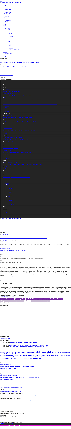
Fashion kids (8, 9)
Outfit (18, 235)
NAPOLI (10, 40)
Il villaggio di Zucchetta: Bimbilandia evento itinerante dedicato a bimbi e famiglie (17, 366)
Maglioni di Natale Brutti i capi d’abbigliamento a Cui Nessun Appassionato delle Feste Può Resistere (23, 99)
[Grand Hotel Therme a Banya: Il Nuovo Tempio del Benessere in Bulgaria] (9, 115)
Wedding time (8, 20)
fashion (62, 301)
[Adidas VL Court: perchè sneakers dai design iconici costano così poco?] (8, 93)
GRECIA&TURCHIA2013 (14, 49)
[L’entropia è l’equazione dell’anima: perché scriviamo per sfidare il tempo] (5, 170)
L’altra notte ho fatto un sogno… (6, 75)
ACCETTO (49, 427)
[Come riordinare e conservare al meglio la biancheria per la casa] (12, 137)
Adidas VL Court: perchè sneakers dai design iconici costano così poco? (17, 95)
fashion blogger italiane (38, 299)
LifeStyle (11, 235)
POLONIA (11, 48)
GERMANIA (11, 44)
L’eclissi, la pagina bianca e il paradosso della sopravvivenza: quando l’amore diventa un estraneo (20, 62)
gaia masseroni (44, 355)
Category (2, 79)
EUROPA (8, 41)
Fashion (1, 369)
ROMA (10, 32)
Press (4, 206)
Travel (4, 25)
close (1, 1)
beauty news (21, 352)
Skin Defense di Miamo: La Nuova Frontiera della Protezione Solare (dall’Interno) (19, 130)
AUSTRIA (11, 45)
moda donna (27, 301)
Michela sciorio (3, 356)
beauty (17, 352)
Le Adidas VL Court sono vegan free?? (10, 148)
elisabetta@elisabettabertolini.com (7, 296)
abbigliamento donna (7, 301)
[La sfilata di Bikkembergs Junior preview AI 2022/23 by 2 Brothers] (6, 379)
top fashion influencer (55, 299)
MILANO (11, 33)
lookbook (67, 355)
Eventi (4, 24)
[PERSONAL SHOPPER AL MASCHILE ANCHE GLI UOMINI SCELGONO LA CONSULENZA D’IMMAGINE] (4, 234)
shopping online (53, 301)
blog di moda (26, 352)
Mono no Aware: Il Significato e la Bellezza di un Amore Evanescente (16, 177)
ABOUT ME (2, 375)
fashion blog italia (36, 301)
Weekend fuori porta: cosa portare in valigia (11, 91)
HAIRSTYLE (6, 132)
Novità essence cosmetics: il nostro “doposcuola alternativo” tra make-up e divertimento (20, 121)
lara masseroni (63, 355)
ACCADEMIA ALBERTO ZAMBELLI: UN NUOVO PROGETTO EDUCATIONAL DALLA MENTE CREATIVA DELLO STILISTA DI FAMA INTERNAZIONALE (30, 104)
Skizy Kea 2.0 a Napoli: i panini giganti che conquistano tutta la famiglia (23, 343)
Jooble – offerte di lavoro (5, 338)
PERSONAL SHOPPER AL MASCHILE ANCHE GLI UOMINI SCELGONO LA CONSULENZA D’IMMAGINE (23, 238)
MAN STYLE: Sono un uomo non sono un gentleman (13, 250)
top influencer (18, 358)
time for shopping (57, 356)
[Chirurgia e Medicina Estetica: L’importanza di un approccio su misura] (10, 123)
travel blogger (26, 358)
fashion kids (33, 355)
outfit (28, 299)
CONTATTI (5, 52)
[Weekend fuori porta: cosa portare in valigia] (6, 89)
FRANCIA (10, 197)
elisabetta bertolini (7, 299)
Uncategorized (20, 299)
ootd (14, 301)
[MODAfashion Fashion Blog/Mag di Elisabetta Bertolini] (10, 2)
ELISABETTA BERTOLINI (10, 53)
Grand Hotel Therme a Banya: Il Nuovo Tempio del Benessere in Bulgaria (17, 117)
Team (6, 54)
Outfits (4, 5)
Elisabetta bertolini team (65, 352)
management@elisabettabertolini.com (7, 276)
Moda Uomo (7, 8)
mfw (69, 355)
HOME (4, 4)
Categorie (2, 411)
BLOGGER (2, 235)
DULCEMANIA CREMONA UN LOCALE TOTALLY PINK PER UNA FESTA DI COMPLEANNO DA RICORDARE (19, 377)
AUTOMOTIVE (8, 21)
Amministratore (4, 240)
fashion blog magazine (17, 355)
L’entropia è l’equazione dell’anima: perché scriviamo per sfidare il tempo (17, 172)
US (5, 56)
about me (14, 352)
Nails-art (7, 16)
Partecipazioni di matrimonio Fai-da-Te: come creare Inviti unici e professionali (18, 143)
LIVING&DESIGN (7, 158)
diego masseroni (32, 352)
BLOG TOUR (7, 28)
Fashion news (8, 12)
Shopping (5, 17)
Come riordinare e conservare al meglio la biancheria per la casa (13, 66)
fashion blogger (44, 301)
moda (58, 301)
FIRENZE (11, 36)
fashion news (38, 355)
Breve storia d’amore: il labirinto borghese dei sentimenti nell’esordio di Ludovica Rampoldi (28, 346)
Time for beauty (6, 13)
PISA (10, 37)
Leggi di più (54, 427)
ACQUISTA (6, 154)
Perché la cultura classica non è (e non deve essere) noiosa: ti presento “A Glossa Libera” (18, 70)
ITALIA (8, 29)
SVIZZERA (10, 201)
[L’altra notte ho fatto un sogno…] (5, 166)
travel (22, 358)
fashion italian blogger (26, 355)
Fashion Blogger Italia (5, 302)
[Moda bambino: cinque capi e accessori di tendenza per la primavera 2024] (8, 368)
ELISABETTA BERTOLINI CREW (56, 352)
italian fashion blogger (56, 355)
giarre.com (50, 355)
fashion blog (20, 301)
